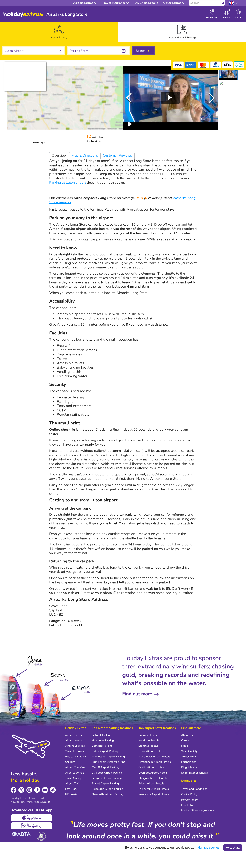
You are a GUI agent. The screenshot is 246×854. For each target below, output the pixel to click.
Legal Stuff (188, 805)
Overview (59, 155)
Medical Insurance (75, 756)
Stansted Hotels (148, 746)
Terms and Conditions (194, 789)
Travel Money (73, 778)
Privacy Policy (189, 799)
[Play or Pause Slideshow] (130, 124)
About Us (187, 735)
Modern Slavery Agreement (197, 810)
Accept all (233, 848)
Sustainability (189, 751)
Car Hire (70, 762)
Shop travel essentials (194, 773)
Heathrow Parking (103, 740)
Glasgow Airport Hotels (152, 778)
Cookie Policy (189, 794)
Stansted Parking (102, 746)
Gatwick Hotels (147, 735)
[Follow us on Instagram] (29, 790)
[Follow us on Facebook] (14, 790)
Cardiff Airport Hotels (151, 767)
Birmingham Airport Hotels (154, 762)
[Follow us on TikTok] (37, 790)
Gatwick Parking (101, 735)
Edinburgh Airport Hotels (153, 789)
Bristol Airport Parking (105, 783)
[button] (228, 73)
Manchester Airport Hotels (154, 756)
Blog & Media (189, 767)
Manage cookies (208, 848)
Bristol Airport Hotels (151, 783)
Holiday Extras (23, 14)
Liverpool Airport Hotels (153, 773)
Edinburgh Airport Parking (107, 789)
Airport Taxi (72, 783)
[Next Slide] (212, 98)
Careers (185, 740)
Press (184, 746)
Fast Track (71, 789)
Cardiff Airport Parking (105, 767)
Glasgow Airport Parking (107, 778)
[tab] (59, 32)
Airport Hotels (73, 740)
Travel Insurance (75, 751)
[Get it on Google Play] (31, 825)
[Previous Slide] (129, 98)
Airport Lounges (75, 746)
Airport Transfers (75, 767)
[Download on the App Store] (31, 817)
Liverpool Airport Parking (107, 773)
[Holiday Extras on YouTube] (45, 790)
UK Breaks (71, 794)
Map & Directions (84, 155)
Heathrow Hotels (148, 740)
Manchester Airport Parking (108, 756)
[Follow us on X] (21, 790)
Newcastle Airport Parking (107, 794)
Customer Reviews (117, 155)
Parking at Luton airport (67, 182)
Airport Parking (74, 735)
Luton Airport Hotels (151, 751)
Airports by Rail (74, 773)
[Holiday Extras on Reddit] (53, 790)
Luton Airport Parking (105, 751)
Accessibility (188, 756)
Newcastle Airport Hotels (153, 794)
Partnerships (188, 762)
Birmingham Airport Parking (108, 762)
